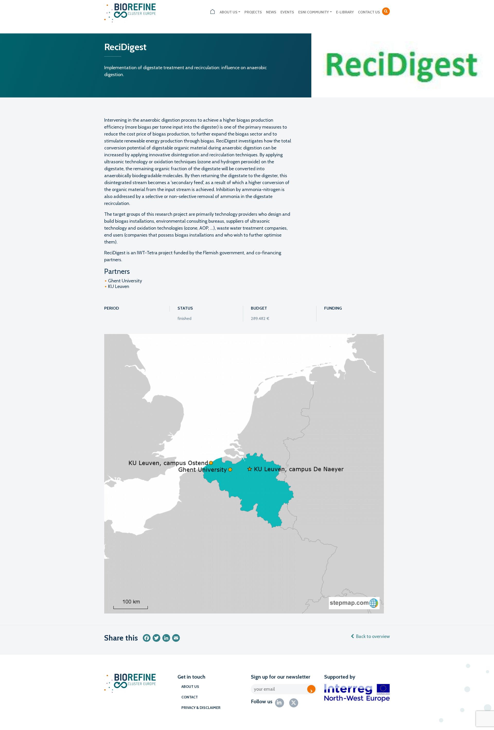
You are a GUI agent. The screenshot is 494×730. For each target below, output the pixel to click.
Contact (189, 697)
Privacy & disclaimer (200, 707)
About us (228, 12)
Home (212, 12)
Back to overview (373, 636)
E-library (345, 12)
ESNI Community (313, 12)
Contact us (369, 12)
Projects (253, 12)
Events (287, 12)
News (271, 12)
